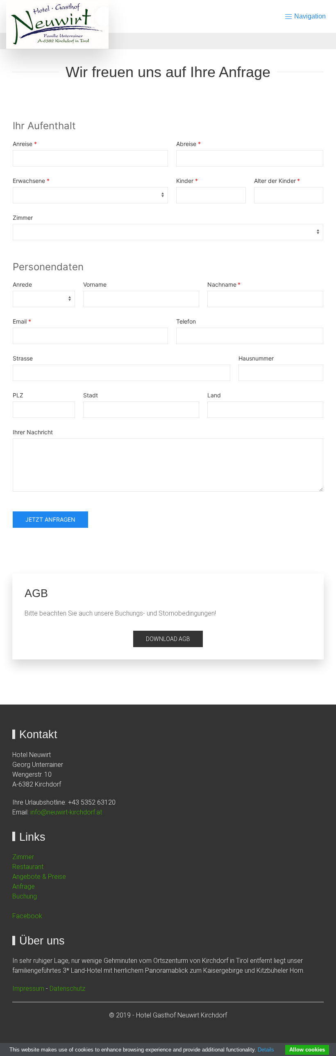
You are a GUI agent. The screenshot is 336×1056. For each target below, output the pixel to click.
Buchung (24, 896)
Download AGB (168, 639)
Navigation (309, 16)
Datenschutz (67, 988)
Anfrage (23, 886)
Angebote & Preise (39, 876)
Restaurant (27, 867)
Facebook (27, 916)
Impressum (28, 988)
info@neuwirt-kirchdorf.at (66, 812)
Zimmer (23, 857)
